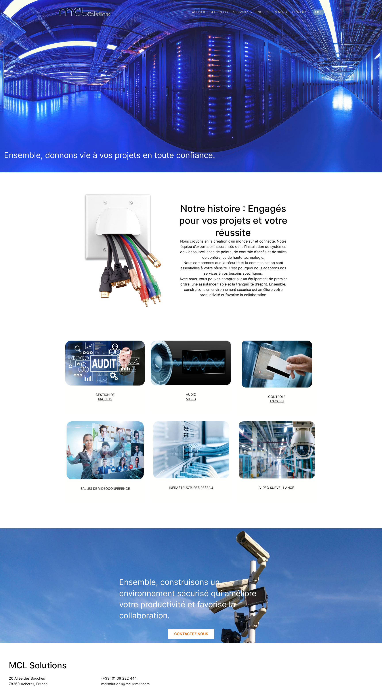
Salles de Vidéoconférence (105, 489)
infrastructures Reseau (191, 488)
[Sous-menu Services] (251, 12)
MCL (318, 12)
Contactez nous (191, 634)
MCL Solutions (38, 665)
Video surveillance (276, 488)
